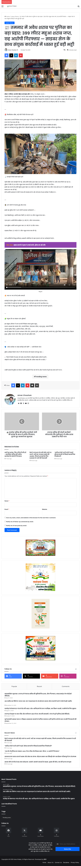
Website (44, 509)
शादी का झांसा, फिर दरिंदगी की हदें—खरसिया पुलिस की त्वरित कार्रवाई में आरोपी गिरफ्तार (15, 454)
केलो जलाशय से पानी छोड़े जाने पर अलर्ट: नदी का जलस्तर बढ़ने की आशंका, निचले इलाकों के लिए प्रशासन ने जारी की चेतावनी (40, 455)
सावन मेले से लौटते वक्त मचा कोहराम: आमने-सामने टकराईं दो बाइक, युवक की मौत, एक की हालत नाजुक (38, 762)
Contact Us (58, 862)
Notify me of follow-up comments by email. (20, 521)
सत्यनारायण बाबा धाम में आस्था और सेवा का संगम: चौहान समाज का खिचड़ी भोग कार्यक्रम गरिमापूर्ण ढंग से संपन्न (40, 757)
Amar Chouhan (12, 50)
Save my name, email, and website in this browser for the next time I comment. (31, 517)
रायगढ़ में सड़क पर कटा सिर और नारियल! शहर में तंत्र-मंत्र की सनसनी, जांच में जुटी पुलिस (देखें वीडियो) (37, 714)
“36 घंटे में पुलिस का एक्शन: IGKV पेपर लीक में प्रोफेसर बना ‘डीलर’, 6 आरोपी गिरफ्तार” (32, 751)
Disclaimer (66, 862)
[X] (23, 403)
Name (7, 501)
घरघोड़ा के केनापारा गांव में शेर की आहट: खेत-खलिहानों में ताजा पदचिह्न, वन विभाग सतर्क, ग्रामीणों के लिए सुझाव (40, 709)
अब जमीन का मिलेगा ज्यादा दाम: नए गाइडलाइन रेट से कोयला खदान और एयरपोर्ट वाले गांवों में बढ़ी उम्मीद (38, 701)
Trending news (41, 377)
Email (7, 509)
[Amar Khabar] (12, 6)
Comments (65, 686)
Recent (39, 686)
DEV (45, 859)
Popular (14, 686)
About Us (50, 862)
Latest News (15, 16)
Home (8, 16)
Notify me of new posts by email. (16, 525)
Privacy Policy (75, 862)
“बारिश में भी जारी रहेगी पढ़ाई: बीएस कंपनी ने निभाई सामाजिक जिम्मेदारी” (64, 454)
